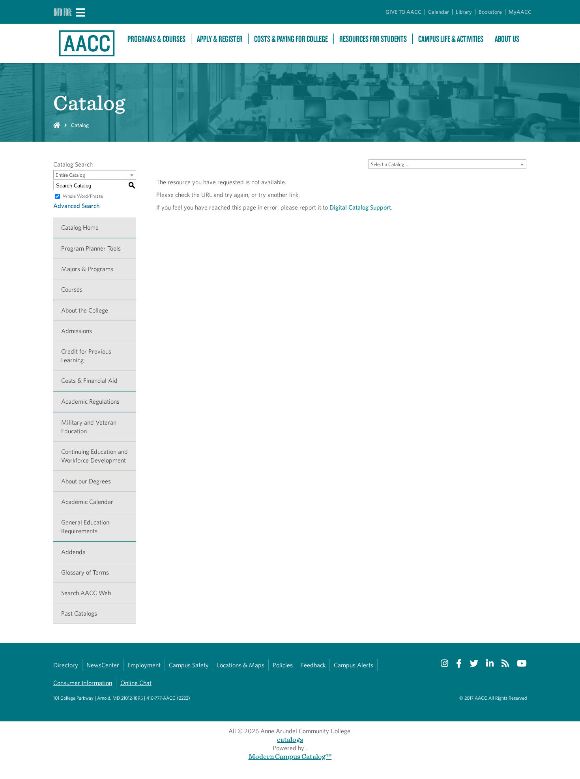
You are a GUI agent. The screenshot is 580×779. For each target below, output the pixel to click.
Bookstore (490, 12)
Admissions (76, 331)
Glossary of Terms (85, 572)
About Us (507, 39)
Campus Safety (189, 665)
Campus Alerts (353, 665)
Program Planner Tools (91, 248)
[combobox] (447, 164)
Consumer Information (82, 683)
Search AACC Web (86, 593)
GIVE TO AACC (403, 12)
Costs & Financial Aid (89, 380)
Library (464, 12)
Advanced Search (76, 206)
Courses (71, 289)
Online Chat (136, 683)
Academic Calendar (87, 502)
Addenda (73, 552)
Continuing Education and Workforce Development (94, 456)
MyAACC (520, 12)
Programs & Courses (156, 39)
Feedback (313, 665)
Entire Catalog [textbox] (70, 175)
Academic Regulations (90, 401)
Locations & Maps (240, 665)
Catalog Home (80, 227)
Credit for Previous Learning (86, 356)
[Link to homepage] (86, 43)
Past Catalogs (79, 613)
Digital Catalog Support (360, 207)
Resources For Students (373, 39)
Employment (144, 665)
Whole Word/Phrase (83, 196)
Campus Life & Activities (450, 39)
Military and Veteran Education (88, 427)
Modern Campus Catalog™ (290, 756)
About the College (84, 310)
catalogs (290, 739)
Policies (283, 665)
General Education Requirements (85, 527)
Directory (65, 665)
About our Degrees (86, 481)
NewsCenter (102, 665)
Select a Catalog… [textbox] (389, 164)
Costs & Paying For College (291, 39)
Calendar (438, 12)
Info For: (63, 12)
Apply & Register (220, 39)
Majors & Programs (87, 269)
